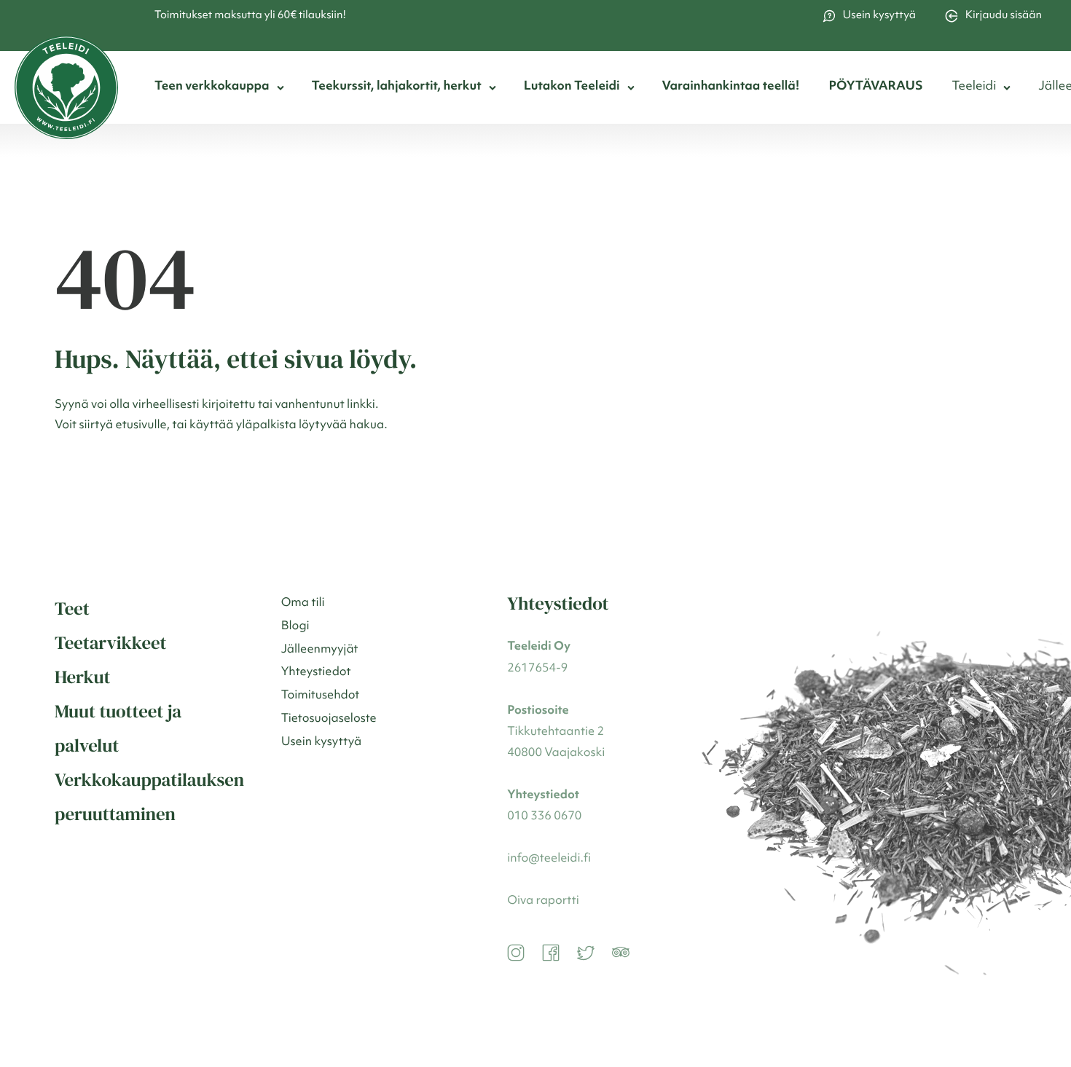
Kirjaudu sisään (1003, 15)
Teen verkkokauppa (212, 87)
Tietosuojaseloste (329, 719)
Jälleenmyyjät (319, 649)
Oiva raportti (542, 901)
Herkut (82, 677)
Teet (72, 609)
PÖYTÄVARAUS (875, 87)
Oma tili (303, 603)
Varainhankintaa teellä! (731, 87)
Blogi (295, 626)
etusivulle (141, 425)
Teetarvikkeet (111, 643)
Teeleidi (974, 87)
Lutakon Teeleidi (572, 87)
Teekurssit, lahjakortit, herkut (397, 87)
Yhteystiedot (316, 672)
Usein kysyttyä (879, 15)
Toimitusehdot (320, 695)
